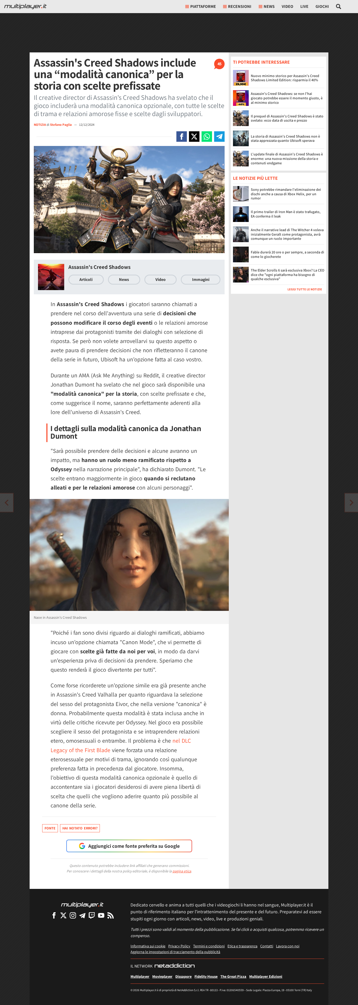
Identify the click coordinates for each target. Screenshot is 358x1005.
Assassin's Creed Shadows (99, 266)
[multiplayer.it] (82, 904)
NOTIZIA (40, 124)
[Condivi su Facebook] (181, 136)
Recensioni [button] (239, 6)
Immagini (200, 279)
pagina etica (181, 871)
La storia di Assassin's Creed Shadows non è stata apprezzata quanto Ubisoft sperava (285, 138)
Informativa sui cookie (148, 945)
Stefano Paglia (61, 124)
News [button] (269, 6)
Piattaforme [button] (203, 6)
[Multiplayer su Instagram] (73, 915)
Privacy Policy (179, 945)
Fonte (50, 828)
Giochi (322, 6)
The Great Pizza (233, 976)
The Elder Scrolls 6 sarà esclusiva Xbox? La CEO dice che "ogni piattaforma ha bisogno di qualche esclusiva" (287, 275)
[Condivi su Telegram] (219, 136)
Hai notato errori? (79, 828)
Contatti (266, 945)
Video (287, 6)
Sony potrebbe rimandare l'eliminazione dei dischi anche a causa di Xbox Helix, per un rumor (286, 194)
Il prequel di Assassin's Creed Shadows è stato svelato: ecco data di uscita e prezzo (287, 118)
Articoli (86, 279)
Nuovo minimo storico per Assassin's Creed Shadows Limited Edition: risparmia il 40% (285, 78)
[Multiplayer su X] (63, 915)
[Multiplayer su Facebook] (54, 915)
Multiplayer (140, 976)
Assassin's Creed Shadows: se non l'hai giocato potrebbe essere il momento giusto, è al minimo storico (287, 98)
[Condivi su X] (194, 136)
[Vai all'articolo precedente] (351, 502)
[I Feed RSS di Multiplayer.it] (110, 915)
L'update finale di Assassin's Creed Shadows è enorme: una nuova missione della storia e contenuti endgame (287, 158)
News (124, 279)
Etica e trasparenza (242, 945)
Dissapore (183, 976)
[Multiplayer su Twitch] (92, 915)
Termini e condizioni (209, 945)
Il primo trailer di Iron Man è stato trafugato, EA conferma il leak (286, 214)
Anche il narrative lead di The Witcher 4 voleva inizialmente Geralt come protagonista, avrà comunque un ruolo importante (287, 234)
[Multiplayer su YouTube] (101, 915)
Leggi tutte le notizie (305, 289)
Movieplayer (162, 976)
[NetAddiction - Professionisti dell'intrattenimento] (174, 966)
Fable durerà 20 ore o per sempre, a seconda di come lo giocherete (287, 254)
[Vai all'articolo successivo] (6, 502)
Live (304, 6)
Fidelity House (206, 976)
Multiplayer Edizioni (265, 976)
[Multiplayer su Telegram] (82, 915)
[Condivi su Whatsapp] (207, 136)
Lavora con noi (287, 945)
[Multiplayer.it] (25, 6)
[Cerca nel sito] (339, 6)
